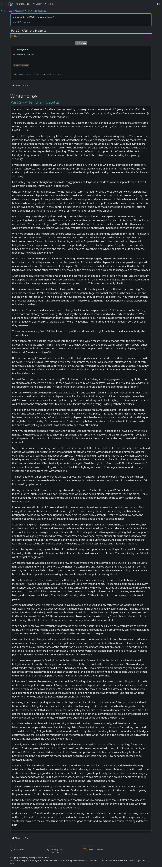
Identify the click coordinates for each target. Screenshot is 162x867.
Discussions (25, 3)
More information (21, 22)
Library (38, 3)
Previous (82, 43)
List (15, 36)
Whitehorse (19, 10)
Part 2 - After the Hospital (37, 10)
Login (50, 3)
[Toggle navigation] (5, 3)
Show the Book (22, 85)
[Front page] (1, 10)
